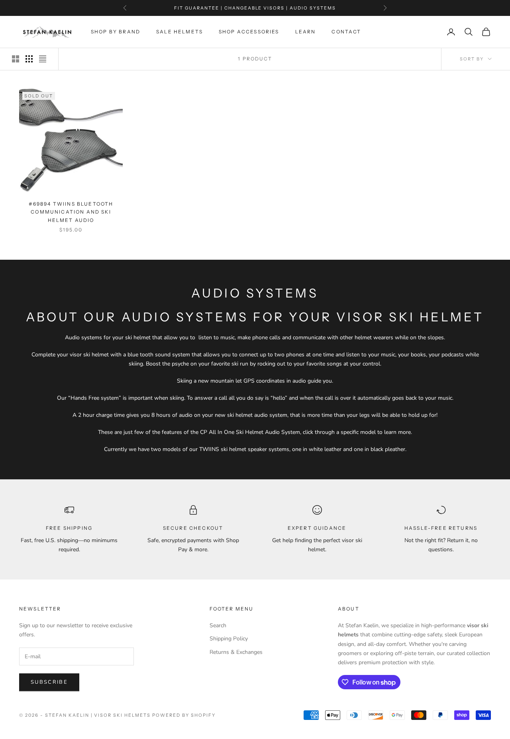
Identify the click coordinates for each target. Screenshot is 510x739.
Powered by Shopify (184, 715)
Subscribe (49, 682)
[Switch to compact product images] (42, 59)
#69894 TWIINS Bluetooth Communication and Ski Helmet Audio (71, 212)
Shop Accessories (249, 32)
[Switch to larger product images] (15, 59)
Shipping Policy (229, 638)
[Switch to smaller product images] (29, 59)
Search (218, 625)
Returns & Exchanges (236, 652)
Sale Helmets (179, 32)
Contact (346, 32)
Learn (305, 32)
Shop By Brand (115, 32)
